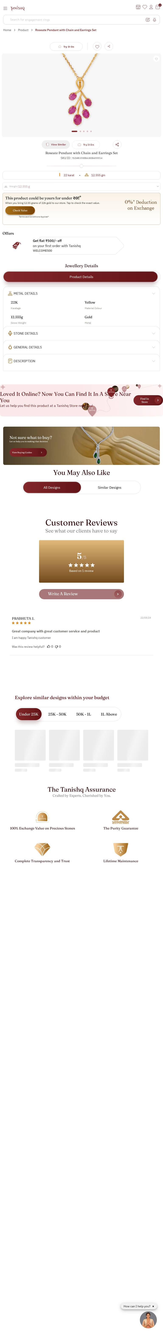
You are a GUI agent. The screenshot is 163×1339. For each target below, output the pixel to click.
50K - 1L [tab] (83, 714)
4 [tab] (87, 133)
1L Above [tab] (109, 714)
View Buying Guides (22, 452)
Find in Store (144, 400)
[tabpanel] (81, 95)
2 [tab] (80, 133)
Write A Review (63, 593)
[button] (48, 646)
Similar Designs (109, 487)
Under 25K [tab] (28, 714)
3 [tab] (84, 133)
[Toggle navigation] (6, 8)
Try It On (68, 46)
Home (7, 30)
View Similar (58, 144)
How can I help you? (137, 1306)
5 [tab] (91, 133)
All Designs (52, 487)
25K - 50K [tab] (57, 714)
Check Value (20, 210)
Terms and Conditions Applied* (34, 216)
